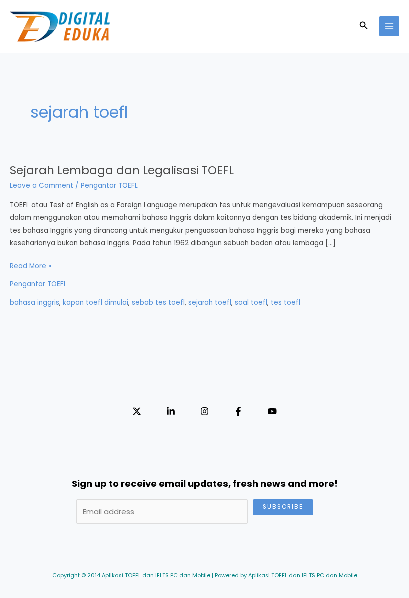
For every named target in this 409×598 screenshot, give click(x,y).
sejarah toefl (209, 302)
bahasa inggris (34, 302)
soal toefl (251, 302)
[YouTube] (272, 411)
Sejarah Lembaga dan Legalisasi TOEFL (122, 170)
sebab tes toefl (158, 302)
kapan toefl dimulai (95, 302)
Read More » (30, 266)
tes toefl (285, 302)
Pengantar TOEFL (109, 185)
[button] (363, 26)
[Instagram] (204, 411)
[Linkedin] (170, 411)
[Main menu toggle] (389, 26)
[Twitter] (136, 411)
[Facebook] (238, 411)
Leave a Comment (41, 185)
